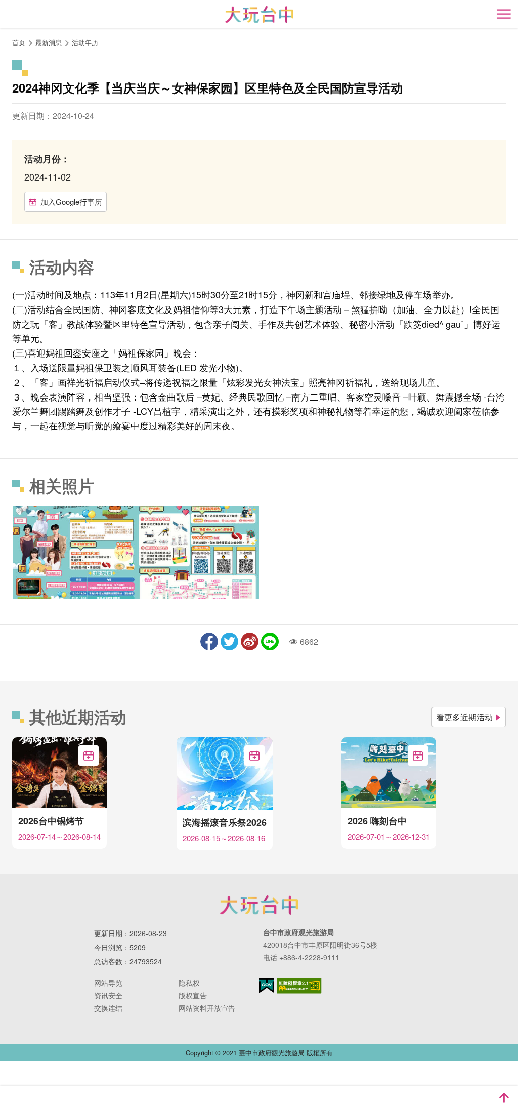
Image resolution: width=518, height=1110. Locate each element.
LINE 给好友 (270, 641)
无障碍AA (299, 986)
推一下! (229, 641)
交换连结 (108, 1008)
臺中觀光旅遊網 (259, 14)
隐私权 (189, 983)
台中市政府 (259, 905)
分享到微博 (249, 641)
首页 (18, 42)
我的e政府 (266, 985)
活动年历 (85, 42)
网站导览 (108, 983)
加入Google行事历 (71, 201)
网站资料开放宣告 (207, 1008)
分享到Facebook (209, 641)
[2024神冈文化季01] (74, 552)
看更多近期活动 (464, 717)
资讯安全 (108, 995)
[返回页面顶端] (504, 1098)
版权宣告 (193, 995)
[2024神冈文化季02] (197, 552)
